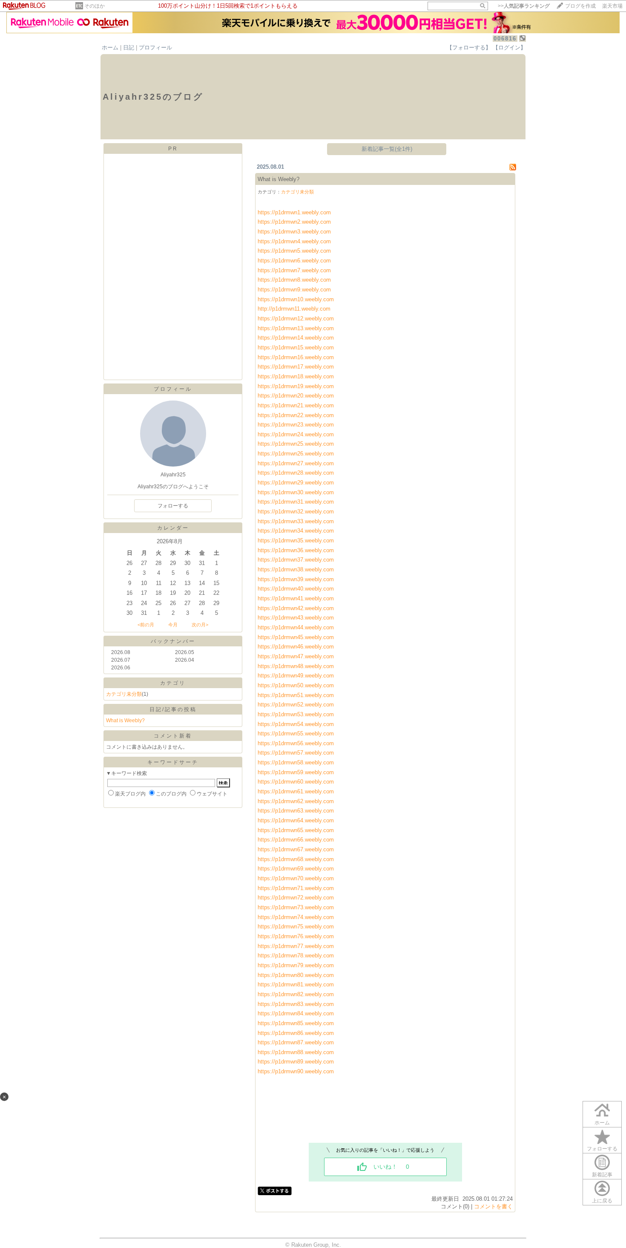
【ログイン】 (509, 47)
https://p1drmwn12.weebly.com (296, 318)
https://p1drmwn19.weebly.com (296, 386)
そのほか (94, 6)
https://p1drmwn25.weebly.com (296, 444)
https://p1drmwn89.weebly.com (296, 1061)
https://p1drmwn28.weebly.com (296, 473)
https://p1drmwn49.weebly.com (297, 675)
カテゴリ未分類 (124, 694)
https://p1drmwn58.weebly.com (296, 762)
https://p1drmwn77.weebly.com (296, 946)
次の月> (200, 624)
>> (524, 6)
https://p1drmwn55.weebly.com (296, 733)
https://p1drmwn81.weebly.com (296, 984)
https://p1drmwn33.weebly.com (296, 521)
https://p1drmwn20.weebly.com (296, 395)
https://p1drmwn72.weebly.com (296, 897)
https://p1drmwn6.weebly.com (294, 260)
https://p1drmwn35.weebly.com (296, 540)
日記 (128, 47)
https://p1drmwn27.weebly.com (296, 463)
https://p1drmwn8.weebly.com (294, 280)
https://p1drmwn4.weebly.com (294, 241)
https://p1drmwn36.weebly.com (296, 550)
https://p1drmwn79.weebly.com (296, 965)
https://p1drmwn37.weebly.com (296, 559)
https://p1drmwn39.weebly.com (296, 579)
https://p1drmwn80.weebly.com (296, 975)
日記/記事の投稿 (173, 709)
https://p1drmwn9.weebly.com (294, 289)
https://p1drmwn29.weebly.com (296, 482)
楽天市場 (612, 6)
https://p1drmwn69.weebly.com (297, 868)
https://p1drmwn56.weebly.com (296, 743)
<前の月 (146, 624)
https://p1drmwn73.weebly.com (296, 907)
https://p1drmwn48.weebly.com (297, 666)
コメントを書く (493, 1206)
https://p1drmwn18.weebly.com (296, 376)
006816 (505, 38)
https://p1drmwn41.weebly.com (296, 598)
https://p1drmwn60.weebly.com (296, 781)
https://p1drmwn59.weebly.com (296, 772)
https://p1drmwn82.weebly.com (296, 994)
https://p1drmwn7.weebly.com (294, 270)
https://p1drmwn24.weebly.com (296, 434)
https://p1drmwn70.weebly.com (297, 878)
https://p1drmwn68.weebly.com (297, 859)
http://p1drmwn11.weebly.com (294, 309)
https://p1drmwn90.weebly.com (296, 1071)
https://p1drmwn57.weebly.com (296, 752)
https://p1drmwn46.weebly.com (297, 646)
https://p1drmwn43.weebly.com (297, 617)
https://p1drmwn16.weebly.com (296, 357)
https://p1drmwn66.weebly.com (297, 839)
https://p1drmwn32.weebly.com (296, 511)
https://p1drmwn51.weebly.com (296, 695)
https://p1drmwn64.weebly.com (297, 820)
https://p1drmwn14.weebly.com (296, 337)
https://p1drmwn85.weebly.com (296, 1023)
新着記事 (602, 1175)
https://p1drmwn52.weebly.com (296, 704)
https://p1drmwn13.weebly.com (296, 328)
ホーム (110, 47)
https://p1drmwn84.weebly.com (296, 1013)
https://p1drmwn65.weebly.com (297, 830)
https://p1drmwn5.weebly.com (294, 251)
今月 (173, 624)
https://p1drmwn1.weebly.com (294, 212)
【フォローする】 (469, 47)
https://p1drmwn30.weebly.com (296, 492)
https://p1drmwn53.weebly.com (296, 714)
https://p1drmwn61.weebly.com (297, 791)
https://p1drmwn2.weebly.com (294, 222)
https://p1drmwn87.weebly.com (296, 1042)
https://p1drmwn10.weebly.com (296, 299)
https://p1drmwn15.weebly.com (296, 347)
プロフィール (155, 47)
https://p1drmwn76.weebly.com (296, 936)
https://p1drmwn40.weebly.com (296, 588)
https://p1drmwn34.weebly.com (296, 530)
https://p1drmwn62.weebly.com (297, 801)
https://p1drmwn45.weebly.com (296, 637)
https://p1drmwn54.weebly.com (296, 724)
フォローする (602, 1149)
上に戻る (602, 1201)
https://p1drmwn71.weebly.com (296, 888)
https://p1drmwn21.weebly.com (296, 405)
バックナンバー (173, 641)
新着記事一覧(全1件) (387, 149)
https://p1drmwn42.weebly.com (297, 608)
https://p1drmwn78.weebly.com (296, 955)
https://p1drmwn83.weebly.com (296, 1004)
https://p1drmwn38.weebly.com (296, 569)
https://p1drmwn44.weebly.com (297, 627)
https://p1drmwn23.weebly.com (296, 424)
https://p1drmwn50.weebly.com (297, 685)
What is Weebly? (125, 720)
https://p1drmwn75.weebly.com (296, 926)
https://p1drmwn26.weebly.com (296, 453)
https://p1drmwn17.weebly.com (296, 366)
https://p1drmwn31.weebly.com (296, 502)
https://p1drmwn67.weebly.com (297, 849)
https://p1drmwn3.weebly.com (294, 231)
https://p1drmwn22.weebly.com (296, 415)
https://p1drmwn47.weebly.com (297, 656)
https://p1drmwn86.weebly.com (296, 1033)
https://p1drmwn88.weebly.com (296, 1052)
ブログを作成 (580, 6)
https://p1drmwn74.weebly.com (296, 917)
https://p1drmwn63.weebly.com (297, 810)
